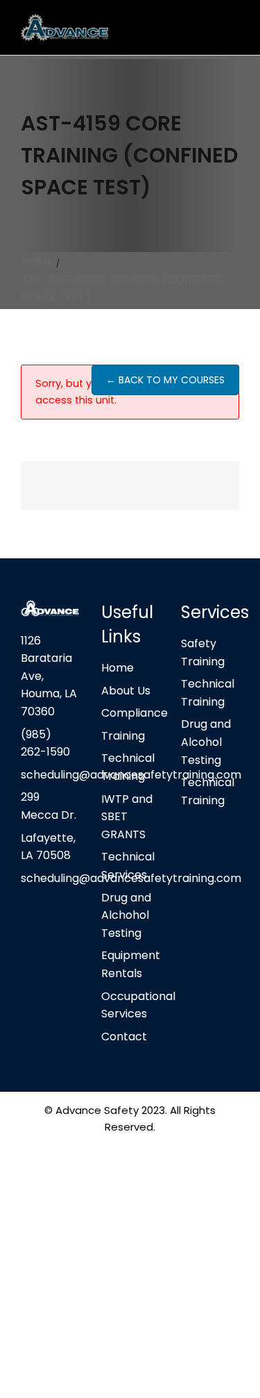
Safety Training (203, 652)
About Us (125, 691)
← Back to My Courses (165, 380)
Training (123, 736)
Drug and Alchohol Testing (126, 915)
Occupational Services (130, 1005)
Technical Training (128, 767)
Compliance (130, 713)
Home (117, 668)
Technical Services (128, 866)
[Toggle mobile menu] (233, 28)
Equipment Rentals (130, 964)
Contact (124, 1037)
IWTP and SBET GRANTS (127, 816)
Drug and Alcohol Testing (206, 741)
